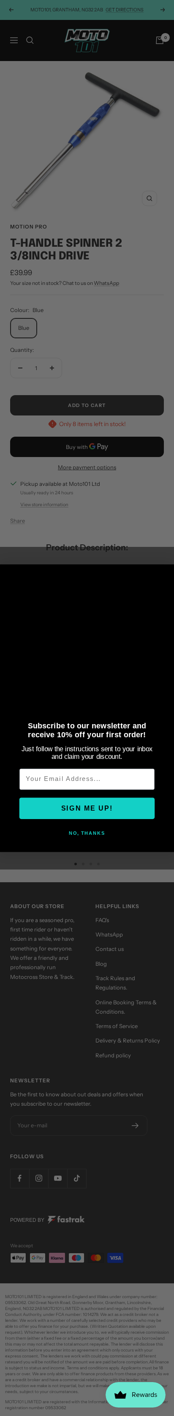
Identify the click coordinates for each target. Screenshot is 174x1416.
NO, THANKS (87, 833)
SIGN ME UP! (87, 808)
